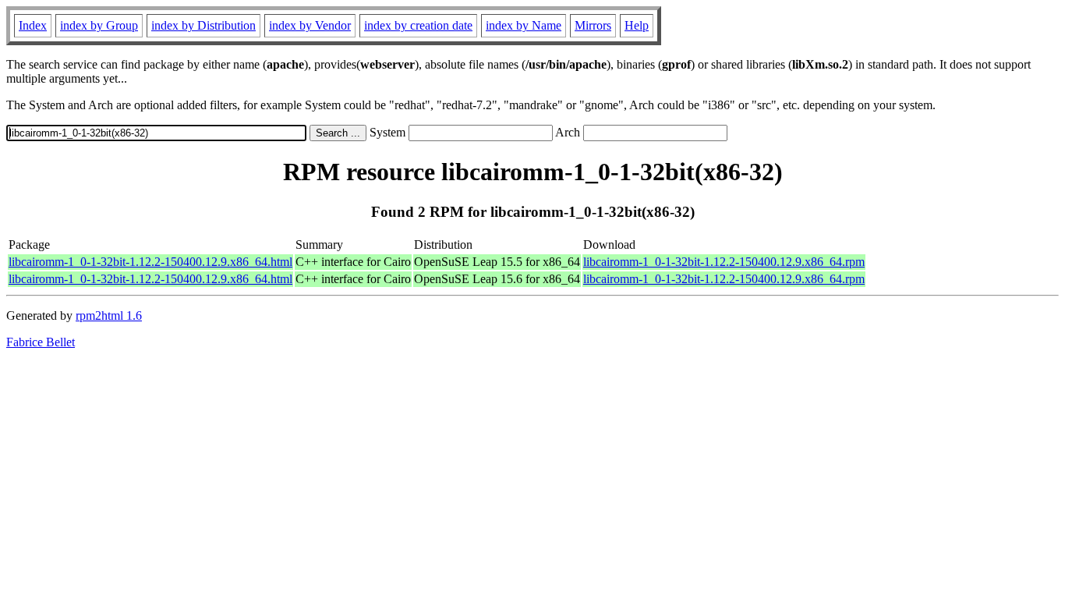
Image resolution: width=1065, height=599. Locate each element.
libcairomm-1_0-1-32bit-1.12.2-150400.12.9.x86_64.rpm (724, 261)
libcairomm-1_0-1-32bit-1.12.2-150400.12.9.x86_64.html (150, 261)
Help (636, 25)
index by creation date (418, 25)
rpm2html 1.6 (109, 315)
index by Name (523, 25)
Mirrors (593, 25)
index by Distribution (203, 25)
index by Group (99, 25)
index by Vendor (310, 25)
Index (33, 25)
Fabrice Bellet (40, 342)
